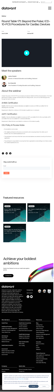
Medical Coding (39, 336)
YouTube (31, 296)
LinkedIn (28, 296)
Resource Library (40, 343)
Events (37, 347)
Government (5, 349)
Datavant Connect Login (33, 2)
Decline (44, 386)
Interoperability (39, 360)
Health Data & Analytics (7, 345)
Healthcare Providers (7, 326)
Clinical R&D (4, 337)
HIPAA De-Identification (41, 359)
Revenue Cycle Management (8, 330)
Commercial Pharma (6, 339)
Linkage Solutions (23, 325)
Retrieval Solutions (23, 328)
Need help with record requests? (19, 2)
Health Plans (5, 323)
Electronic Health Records (42, 330)
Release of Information (24, 336)
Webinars (38, 349)
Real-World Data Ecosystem (25, 330)
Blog (37, 345)
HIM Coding (21, 343)
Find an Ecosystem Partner (25, 369)
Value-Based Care (6, 332)
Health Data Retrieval (24, 338)
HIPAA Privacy (39, 328)
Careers (3, 371)
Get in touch (29, 293)
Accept (33, 386)
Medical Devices (5, 341)
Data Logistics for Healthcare (43, 355)
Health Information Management (9, 328)
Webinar (4, 16)
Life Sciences (5, 336)
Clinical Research (40, 332)
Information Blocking (41, 362)
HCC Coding (22, 345)
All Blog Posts (39, 325)
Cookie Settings (22, 386)
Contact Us (21, 371)
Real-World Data (40, 326)
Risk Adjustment (40, 338)
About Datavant (5, 369)
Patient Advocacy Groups (8, 352)
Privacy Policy (21, 378)
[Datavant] (9, 8)
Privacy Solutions (23, 326)
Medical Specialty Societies (8, 350)
